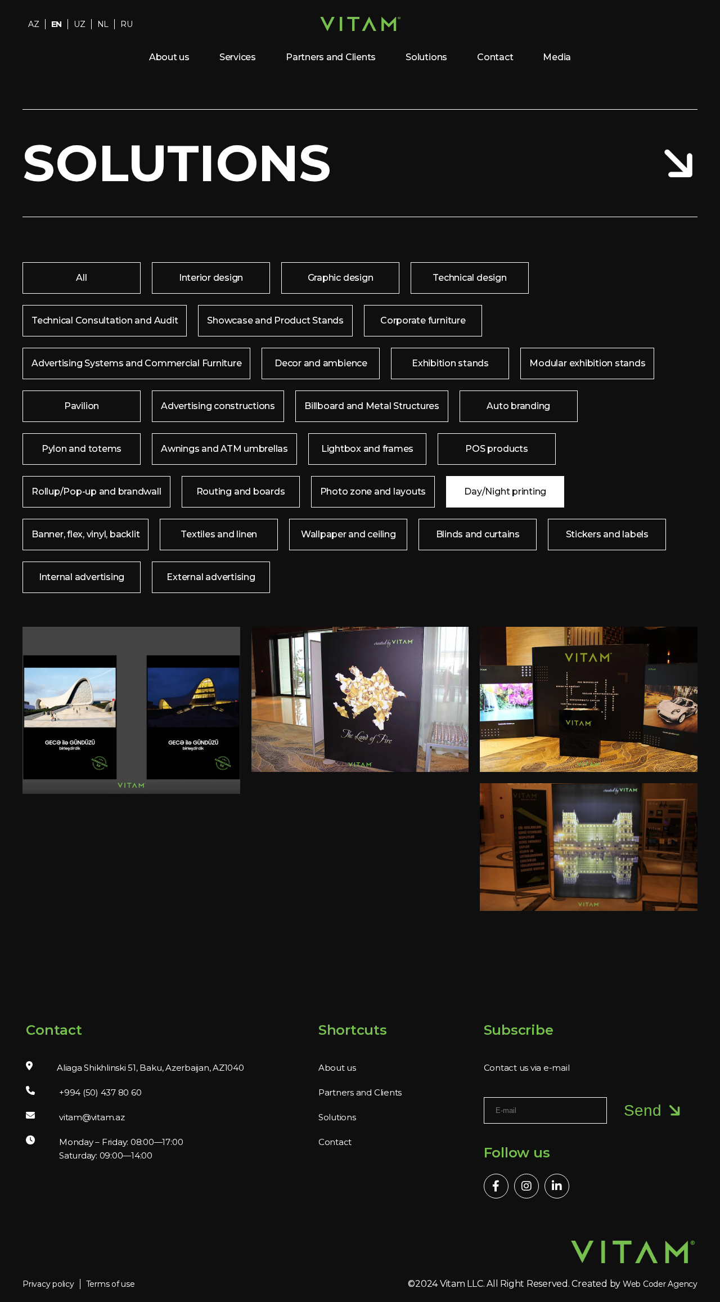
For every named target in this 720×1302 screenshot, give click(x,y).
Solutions (426, 57)
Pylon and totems (82, 448)
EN (56, 24)
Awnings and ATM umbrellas (224, 448)
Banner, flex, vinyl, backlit (86, 534)
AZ (33, 24)
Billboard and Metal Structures (371, 406)
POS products (496, 448)
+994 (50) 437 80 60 (100, 1092)
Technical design (469, 277)
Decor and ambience (320, 363)
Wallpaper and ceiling (348, 534)
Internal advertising (81, 577)
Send (643, 1110)
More (124, 722)
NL (103, 24)
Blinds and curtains (478, 534)
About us (169, 57)
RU (126, 24)
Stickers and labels (607, 534)
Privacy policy (48, 1284)
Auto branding (518, 406)
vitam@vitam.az (92, 1117)
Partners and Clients (331, 57)
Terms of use (110, 1284)
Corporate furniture (422, 320)
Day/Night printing (505, 491)
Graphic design (341, 277)
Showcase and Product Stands (275, 320)
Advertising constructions (218, 406)
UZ (80, 24)
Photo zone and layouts (373, 491)
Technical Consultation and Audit (105, 320)
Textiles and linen (219, 534)
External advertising (210, 577)
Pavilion (81, 406)
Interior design (211, 277)
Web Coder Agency (660, 1284)
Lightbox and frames (367, 448)
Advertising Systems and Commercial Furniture (136, 363)
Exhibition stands (450, 363)
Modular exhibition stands (587, 363)
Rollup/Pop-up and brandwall (96, 491)
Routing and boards (240, 491)
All (81, 277)
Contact (495, 57)
